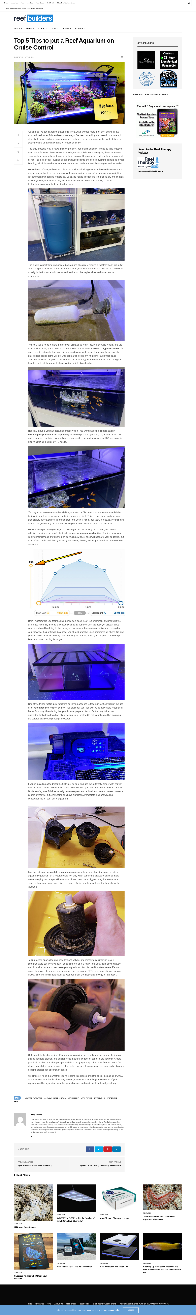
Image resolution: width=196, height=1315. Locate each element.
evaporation (99, 1098)
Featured (18, 1223)
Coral (41, 28)
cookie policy (114, 1310)
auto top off (86, 1098)
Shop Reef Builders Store (66, 3)
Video (66, 28)
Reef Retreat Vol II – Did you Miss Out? (74, 1266)
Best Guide (50, 3)
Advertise (14, 3)
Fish (54, 28)
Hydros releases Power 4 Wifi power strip (35, 1165)
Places (79, 28)
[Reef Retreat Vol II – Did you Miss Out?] (76, 1246)
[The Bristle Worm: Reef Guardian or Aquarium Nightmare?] (162, 1197)
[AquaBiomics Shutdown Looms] (119, 1198)
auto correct (73, 1098)
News (17, 28)
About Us (30, 3)
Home (6, 3)
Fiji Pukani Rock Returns (25, 1227)
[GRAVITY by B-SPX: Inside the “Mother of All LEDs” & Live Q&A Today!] (76, 1198)
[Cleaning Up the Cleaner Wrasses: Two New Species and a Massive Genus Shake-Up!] (162, 1246)
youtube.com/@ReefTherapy (150, 171)
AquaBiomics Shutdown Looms (114, 1218)
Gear (29, 28)
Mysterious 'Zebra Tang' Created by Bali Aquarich (100, 1165)
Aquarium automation (33, 1098)
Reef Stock (40, 3)
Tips (22, 3)
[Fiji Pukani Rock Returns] (33, 1202)
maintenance (112, 1098)
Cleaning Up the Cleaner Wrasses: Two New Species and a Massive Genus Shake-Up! (162, 1269)
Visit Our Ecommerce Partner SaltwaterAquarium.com (24, 8)
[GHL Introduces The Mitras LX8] (119, 1246)
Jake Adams (18, 57)
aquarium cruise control (55, 1098)
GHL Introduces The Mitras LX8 (114, 1266)
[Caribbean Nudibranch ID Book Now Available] (33, 1251)
